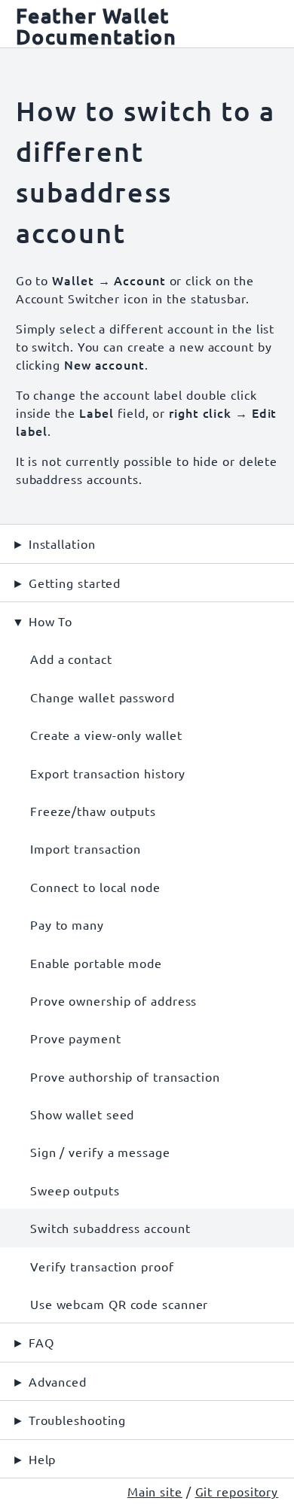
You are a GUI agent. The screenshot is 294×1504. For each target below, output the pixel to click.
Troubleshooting (78, 1419)
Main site (154, 1491)
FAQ (41, 1342)
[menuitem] (147, 658)
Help (43, 1458)
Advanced (58, 1381)
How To (50, 621)
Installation (62, 543)
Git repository (237, 1491)
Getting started (75, 582)
